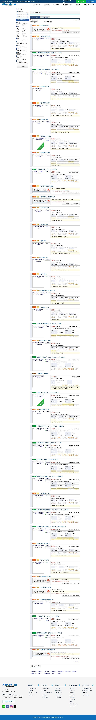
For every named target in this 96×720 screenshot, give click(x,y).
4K (17, 34)
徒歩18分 (62, 295)
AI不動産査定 (45, 697)
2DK (24, 30)
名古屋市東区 (40, 671)
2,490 (53, 106)
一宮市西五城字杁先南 (45, 136)
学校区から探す (59, 695)
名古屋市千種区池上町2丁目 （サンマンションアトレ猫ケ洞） (53, 510)
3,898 (53, 343)
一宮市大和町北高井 (44, 103)
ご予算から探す (59, 692)
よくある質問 (72, 699)
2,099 (53, 445)
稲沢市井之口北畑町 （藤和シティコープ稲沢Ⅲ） (50, 633)
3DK (18, 32)
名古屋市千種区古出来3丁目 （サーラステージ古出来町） (52, 526)
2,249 (53, 619)
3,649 (53, 529)
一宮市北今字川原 (44, 208)
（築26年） (77, 445)
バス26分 (63, 41)
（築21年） (77, 360)
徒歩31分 (63, 279)
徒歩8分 (62, 345)
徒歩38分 (62, 565)
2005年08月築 (72, 462)
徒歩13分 (60, 74)
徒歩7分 (60, 91)
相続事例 (31, 690)
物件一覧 (58, 688)
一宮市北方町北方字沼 (45, 340)
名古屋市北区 (46, 671)
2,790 (53, 155)
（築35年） (77, 72)
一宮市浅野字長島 (44, 25)
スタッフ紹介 (72, 695)
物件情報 (78, 5)
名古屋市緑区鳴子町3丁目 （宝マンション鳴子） (49, 53)
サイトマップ (72, 706)
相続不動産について (33, 688)
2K (17, 30)
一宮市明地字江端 (44, 409)
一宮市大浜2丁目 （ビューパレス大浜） (47, 169)
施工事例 (44, 695)
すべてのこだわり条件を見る (22, 62)
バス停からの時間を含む (21, 59)
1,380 (53, 376)
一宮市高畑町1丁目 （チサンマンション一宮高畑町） (51, 426)
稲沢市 (59, 673)
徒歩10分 (61, 245)
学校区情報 (58, 697)
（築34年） (77, 429)
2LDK (18, 31)
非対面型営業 (86, 695)
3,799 (53, 326)
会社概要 (71, 688)
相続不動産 (46, 5)
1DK (18, 29)
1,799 (53, 72)
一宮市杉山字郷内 (44, 560)
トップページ (36, 5)
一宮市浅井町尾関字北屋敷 (46, 186)
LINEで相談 (82, 2)
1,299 (53, 429)
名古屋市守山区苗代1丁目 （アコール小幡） (48, 69)
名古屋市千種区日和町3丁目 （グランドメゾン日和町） (51, 357)
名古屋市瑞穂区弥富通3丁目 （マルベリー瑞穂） (49, 323)
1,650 (53, 172)
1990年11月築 (72, 72)
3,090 (53, 243)
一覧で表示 (35, 17)
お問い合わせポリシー (88, 690)
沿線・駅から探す (22, 14)
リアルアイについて (89, 5)
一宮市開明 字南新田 (42, 374)
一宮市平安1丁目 (43, 224)
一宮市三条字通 (43, 119)
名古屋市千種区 (33, 671)
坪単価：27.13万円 (76, 376)
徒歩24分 (60, 447)
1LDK (24, 29)
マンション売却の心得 (47, 692)
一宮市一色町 (42, 241)
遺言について (31, 695)
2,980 (53, 310)
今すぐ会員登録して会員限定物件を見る (70, 32)
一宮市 (52, 673)
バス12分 (64, 431)
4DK (24, 34)
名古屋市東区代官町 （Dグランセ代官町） (48, 459)
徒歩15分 (72, 531)
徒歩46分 (63, 229)
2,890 (53, 563)
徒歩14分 (68, 514)
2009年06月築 (72, 546)
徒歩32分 (60, 124)
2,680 (53, 293)
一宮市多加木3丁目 (44, 493)
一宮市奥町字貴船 (44, 86)
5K (23, 35)
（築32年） (77, 512)
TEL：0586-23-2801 (9, 694)
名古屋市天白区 (47, 673)
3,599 (53, 479)
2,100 (53, 636)
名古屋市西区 (53, 671)
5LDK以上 (25, 36)
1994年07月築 (72, 512)
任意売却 (44, 690)
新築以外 (24, 54)
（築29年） (77, 55)
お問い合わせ (91, 2)
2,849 (53, 55)
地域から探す (22, 11)
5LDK (58, 546)
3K (23, 31)
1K (23, 28)
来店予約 (85, 692)
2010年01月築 (72, 395)
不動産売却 (56, 5)
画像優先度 (46, 22)
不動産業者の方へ (67, 5)
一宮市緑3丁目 (43, 274)
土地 (18, 24)
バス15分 (63, 141)
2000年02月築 (72, 445)
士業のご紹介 (72, 697)
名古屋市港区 (74, 671)
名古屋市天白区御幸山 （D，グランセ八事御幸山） (50, 476)
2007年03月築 (72, 529)
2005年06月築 (72, 360)
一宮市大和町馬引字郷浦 (43, 543)
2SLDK (59, 260)
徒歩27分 (63, 498)
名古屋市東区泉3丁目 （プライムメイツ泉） (48, 392)
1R (17, 28)
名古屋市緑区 (40, 673)
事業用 (24, 24)
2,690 (53, 89)
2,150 (53, 122)
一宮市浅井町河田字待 (45, 576)
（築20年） (77, 479)
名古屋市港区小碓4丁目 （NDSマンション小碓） (49, 443)
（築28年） (77, 326)
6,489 (53, 462)
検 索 (23, 66)
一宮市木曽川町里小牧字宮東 (47, 290)
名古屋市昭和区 (61, 671)
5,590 (53, 395)
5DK (18, 36)
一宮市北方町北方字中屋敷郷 (47, 650)
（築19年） (77, 529)
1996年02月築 (72, 636)
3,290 (53, 39)
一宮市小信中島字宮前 (45, 587)
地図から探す (22, 17)
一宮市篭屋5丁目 (43, 257)
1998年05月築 (72, 326)
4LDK (18, 35)
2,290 (53, 139)
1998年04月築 (72, 619)
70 (30, 20)
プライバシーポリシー (74, 704)
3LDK (24, 32)
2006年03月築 (72, 479)
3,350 (53, 546)
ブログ (71, 701)
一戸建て (19, 23)
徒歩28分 (60, 262)
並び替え (32, 22)
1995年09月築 (72, 172)
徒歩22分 (61, 108)
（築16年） (77, 395)
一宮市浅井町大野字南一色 (46, 599)
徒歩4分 (66, 57)
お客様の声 (72, 692)
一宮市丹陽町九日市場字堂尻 (47, 197)
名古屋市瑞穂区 (68, 671)
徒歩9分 (63, 621)
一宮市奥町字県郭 (44, 307)
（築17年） (77, 546)
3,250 (53, 277)
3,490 (53, 496)
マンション (25, 23)
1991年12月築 (72, 429)
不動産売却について (47, 688)
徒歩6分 (60, 157)
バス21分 (64, 414)
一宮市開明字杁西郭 (44, 152)
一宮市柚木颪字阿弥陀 (45, 36)
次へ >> (78, 19)
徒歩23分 (60, 212)
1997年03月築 (72, 55)
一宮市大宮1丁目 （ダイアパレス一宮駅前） (48, 616)
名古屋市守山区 (33, 673)
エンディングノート (33, 692)
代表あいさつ (72, 690)
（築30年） (77, 172)
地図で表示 (45, 17)
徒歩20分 (63, 174)
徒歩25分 (60, 589)
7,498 (53, 360)
